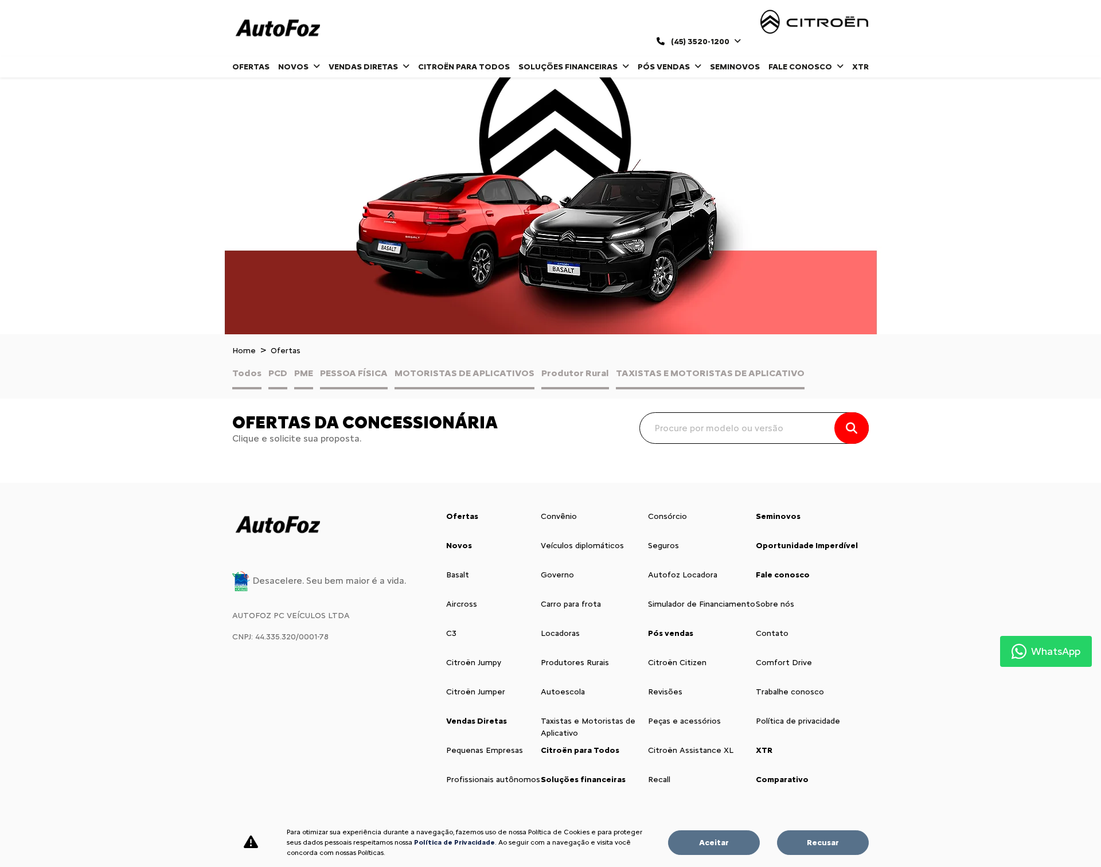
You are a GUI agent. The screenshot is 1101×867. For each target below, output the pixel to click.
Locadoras (560, 633)
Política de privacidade (798, 721)
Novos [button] (294, 67)
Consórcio (667, 516)
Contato (772, 633)
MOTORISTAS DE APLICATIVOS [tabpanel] (464, 373)
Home (244, 351)
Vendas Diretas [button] (364, 67)
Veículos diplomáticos (582, 545)
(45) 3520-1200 (700, 41)
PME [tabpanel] (303, 373)
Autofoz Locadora (682, 575)
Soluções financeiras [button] (568, 67)
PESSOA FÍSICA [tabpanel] (354, 373)
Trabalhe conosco (790, 692)
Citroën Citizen (677, 662)
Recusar (823, 843)
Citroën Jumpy (473, 662)
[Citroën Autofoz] (277, 28)
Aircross (461, 604)
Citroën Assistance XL (690, 750)
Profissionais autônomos (493, 779)
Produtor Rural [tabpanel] (575, 373)
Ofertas (251, 67)
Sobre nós (775, 604)
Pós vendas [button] (665, 67)
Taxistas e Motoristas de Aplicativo (588, 727)
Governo (557, 575)
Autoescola (563, 692)
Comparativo (782, 779)
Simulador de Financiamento (701, 604)
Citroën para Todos (464, 67)
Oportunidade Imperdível (807, 545)
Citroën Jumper (475, 692)
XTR (860, 67)
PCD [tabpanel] (277, 373)
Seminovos (735, 67)
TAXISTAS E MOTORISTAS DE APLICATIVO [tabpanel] (710, 373)
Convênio (559, 516)
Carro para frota (571, 604)
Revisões (665, 692)
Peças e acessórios (684, 721)
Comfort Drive (784, 662)
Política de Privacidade (454, 842)
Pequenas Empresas (484, 750)
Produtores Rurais (575, 662)
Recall (659, 779)
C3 (451, 633)
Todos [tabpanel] (246, 373)
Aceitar (714, 843)
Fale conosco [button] (801, 67)
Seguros (663, 545)
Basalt (457, 575)
